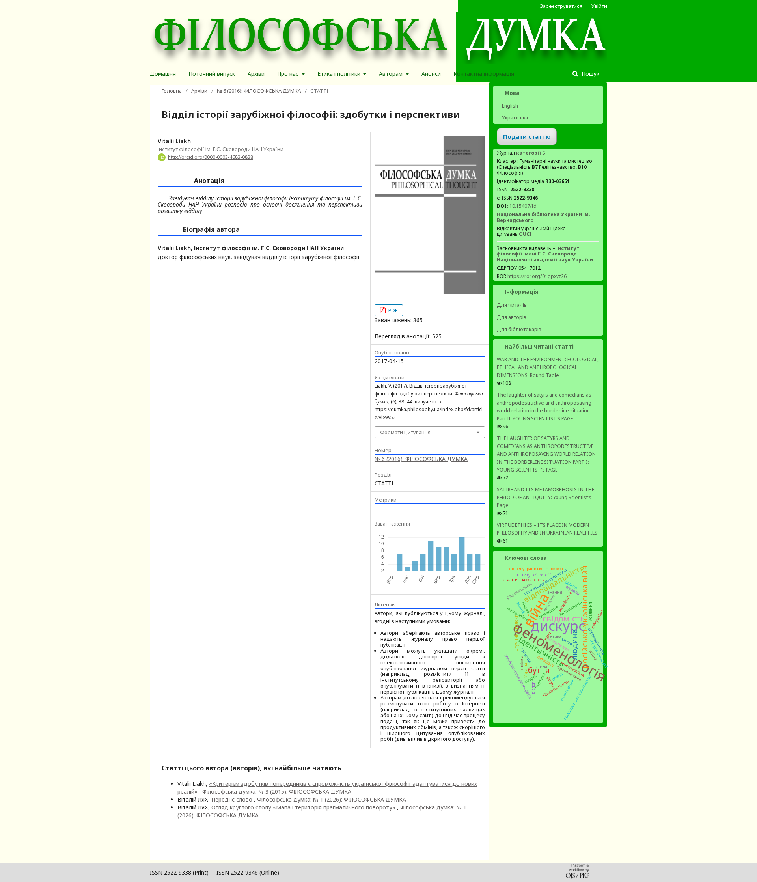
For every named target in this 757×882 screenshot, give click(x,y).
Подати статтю (527, 136)
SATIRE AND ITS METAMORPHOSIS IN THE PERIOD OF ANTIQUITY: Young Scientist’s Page (545, 497)
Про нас (288, 73)
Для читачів (512, 304)
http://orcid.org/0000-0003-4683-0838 (210, 157)
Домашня (163, 73)
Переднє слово (232, 799)
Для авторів (511, 317)
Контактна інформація (483, 73)
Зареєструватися (561, 5)
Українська (514, 117)
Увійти (599, 5)
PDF (392, 310)
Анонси (431, 73)
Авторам (391, 73)
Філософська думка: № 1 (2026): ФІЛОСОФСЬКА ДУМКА (331, 799)
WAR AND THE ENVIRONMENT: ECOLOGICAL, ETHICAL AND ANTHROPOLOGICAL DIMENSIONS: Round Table (548, 367)
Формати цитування (405, 432)
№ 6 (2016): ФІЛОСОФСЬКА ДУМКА (259, 90)
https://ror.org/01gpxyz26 (537, 276)
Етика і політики (339, 73)
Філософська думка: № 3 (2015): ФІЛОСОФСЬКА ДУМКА (276, 791)
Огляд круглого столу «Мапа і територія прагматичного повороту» (304, 807)
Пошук (589, 73)
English (509, 106)
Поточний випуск (211, 73)
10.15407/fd (523, 206)
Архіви (256, 73)
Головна (172, 90)
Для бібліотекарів (519, 329)
